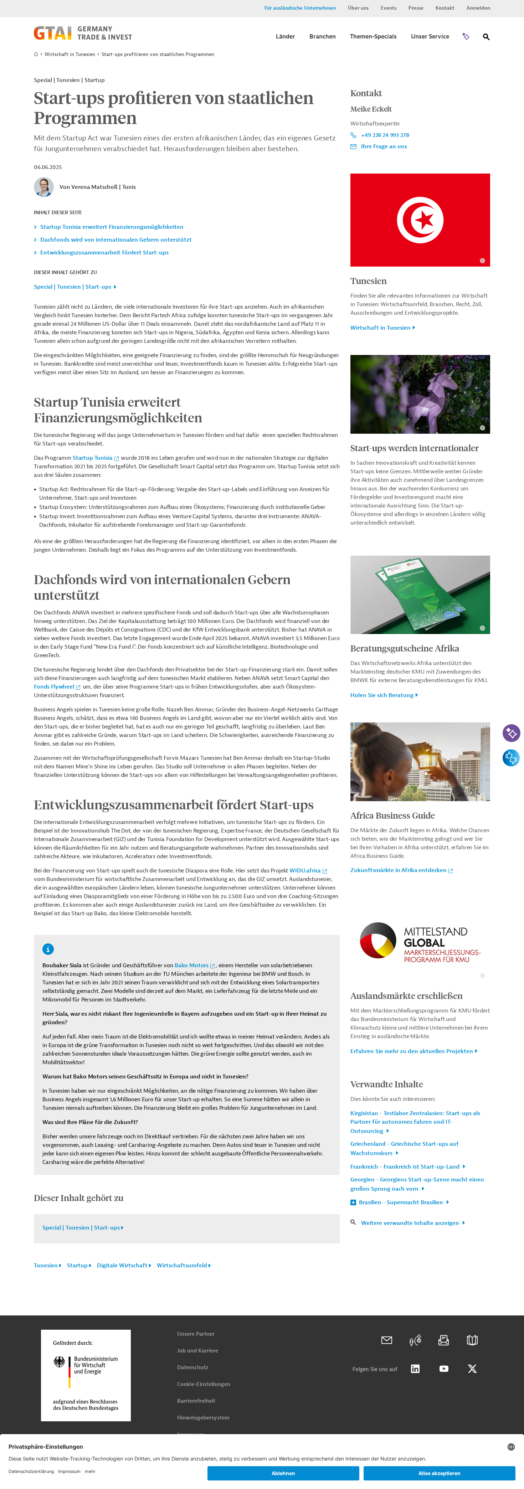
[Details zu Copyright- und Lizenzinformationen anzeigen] (482, 261)
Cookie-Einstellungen (203, 1384)
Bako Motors (192, 965)
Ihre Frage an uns (384, 146)
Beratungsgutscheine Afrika (404, 648)
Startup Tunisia (93, 458)
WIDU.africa (305, 870)
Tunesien (46, 1265)
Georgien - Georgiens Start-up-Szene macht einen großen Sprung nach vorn (417, 1184)
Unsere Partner (196, 1334)
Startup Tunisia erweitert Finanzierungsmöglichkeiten (112, 227)
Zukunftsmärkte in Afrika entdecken (398, 870)
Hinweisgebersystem (203, 1418)
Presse (416, 8)
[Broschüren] (472, 1340)
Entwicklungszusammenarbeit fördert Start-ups (104, 252)
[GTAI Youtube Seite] (443, 1369)
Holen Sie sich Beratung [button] (381, 695)
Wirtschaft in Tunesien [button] (380, 327)
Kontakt (445, 8)
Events (388, 8)
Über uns (358, 8)
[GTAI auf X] (472, 1369)
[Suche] (486, 38)
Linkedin (415, 1369)
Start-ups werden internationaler (414, 447)
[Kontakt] (386, 1340)
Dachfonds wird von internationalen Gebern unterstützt (116, 239)
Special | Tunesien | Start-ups (72, 286)
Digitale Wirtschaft (122, 1265)
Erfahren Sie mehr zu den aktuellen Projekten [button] (411, 1051)
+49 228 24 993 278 (385, 135)
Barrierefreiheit (196, 1401)
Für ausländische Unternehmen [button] (300, 8)
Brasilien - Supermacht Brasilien (401, 1202)
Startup (77, 1265)
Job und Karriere (197, 1351)
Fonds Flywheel (54, 686)
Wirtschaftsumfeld (182, 1265)
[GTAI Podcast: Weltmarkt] (415, 1340)
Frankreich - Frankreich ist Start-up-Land (405, 1166)
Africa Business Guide (392, 815)
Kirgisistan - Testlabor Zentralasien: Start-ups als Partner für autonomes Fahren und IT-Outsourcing (415, 1122)
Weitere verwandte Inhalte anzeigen (411, 1223)
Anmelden (478, 8)
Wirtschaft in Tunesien (70, 54)
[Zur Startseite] (83, 38)
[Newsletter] (443, 1340)
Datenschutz (192, 1367)
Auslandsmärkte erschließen (406, 995)
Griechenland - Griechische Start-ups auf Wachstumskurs (404, 1148)
